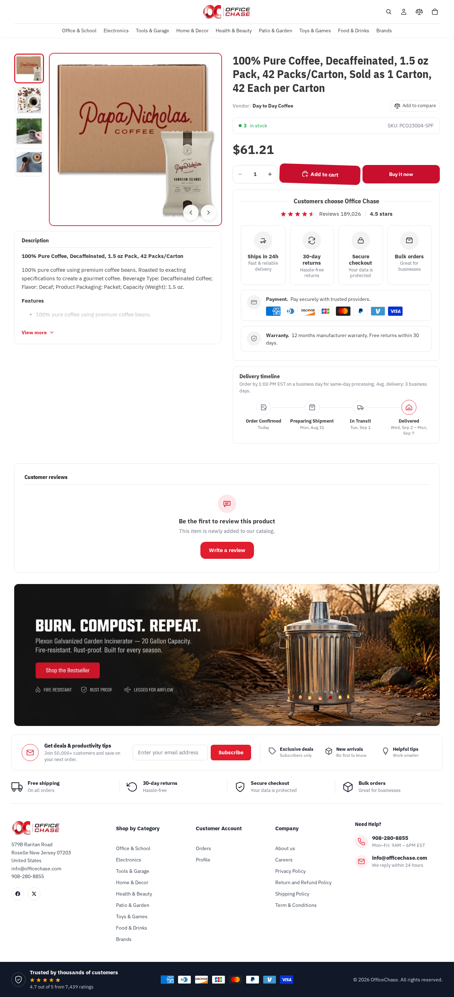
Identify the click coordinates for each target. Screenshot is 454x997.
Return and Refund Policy (303, 882)
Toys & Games (132, 916)
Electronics (128, 859)
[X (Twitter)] (34, 893)
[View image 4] (29, 162)
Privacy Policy (290, 871)
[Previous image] (191, 212)
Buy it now (401, 174)
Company (287, 828)
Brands (124, 939)
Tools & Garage (132, 871)
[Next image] (208, 212)
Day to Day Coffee (273, 106)
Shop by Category (138, 828)
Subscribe (230, 752)
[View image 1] (29, 68)
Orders (203, 848)
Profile (203, 859)
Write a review (227, 550)
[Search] (389, 12)
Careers (284, 859)
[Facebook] (17, 893)
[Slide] (227, 655)
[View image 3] (29, 131)
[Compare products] (419, 12)
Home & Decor (132, 882)
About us (285, 848)
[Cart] (435, 12)
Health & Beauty (134, 894)
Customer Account (219, 828)
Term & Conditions (296, 905)
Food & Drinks (131, 928)
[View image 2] (29, 100)
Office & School (133, 848)
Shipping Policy (292, 894)
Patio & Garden (132, 905)
